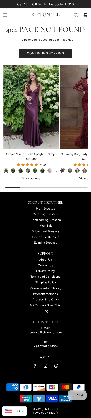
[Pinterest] (56, 366)
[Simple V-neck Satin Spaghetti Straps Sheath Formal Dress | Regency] (6, 170)
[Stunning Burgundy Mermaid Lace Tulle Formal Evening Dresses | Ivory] (77, 170)
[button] (56, 170)
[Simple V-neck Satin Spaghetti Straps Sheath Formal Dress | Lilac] (28, 170)
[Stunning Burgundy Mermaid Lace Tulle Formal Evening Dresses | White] (70, 170)
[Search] (76, 15)
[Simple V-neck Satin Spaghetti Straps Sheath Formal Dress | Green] (35, 170)
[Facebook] (35, 366)
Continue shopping (45, 53)
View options (31, 178)
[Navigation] (5, 15)
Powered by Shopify (45, 412)
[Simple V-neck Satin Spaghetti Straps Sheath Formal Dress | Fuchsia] (49, 170)
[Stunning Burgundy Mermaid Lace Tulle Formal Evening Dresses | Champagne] (84, 170)
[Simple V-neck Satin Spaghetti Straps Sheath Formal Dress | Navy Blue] (20, 170)
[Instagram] (45, 366)
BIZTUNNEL (45, 15)
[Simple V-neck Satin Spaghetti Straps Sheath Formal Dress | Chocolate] (42, 170)
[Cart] (85, 15)
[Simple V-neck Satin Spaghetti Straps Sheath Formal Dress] (31, 107)
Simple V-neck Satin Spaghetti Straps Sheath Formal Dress (31, 154)
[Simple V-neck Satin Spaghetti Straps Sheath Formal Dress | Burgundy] (13, 170)
